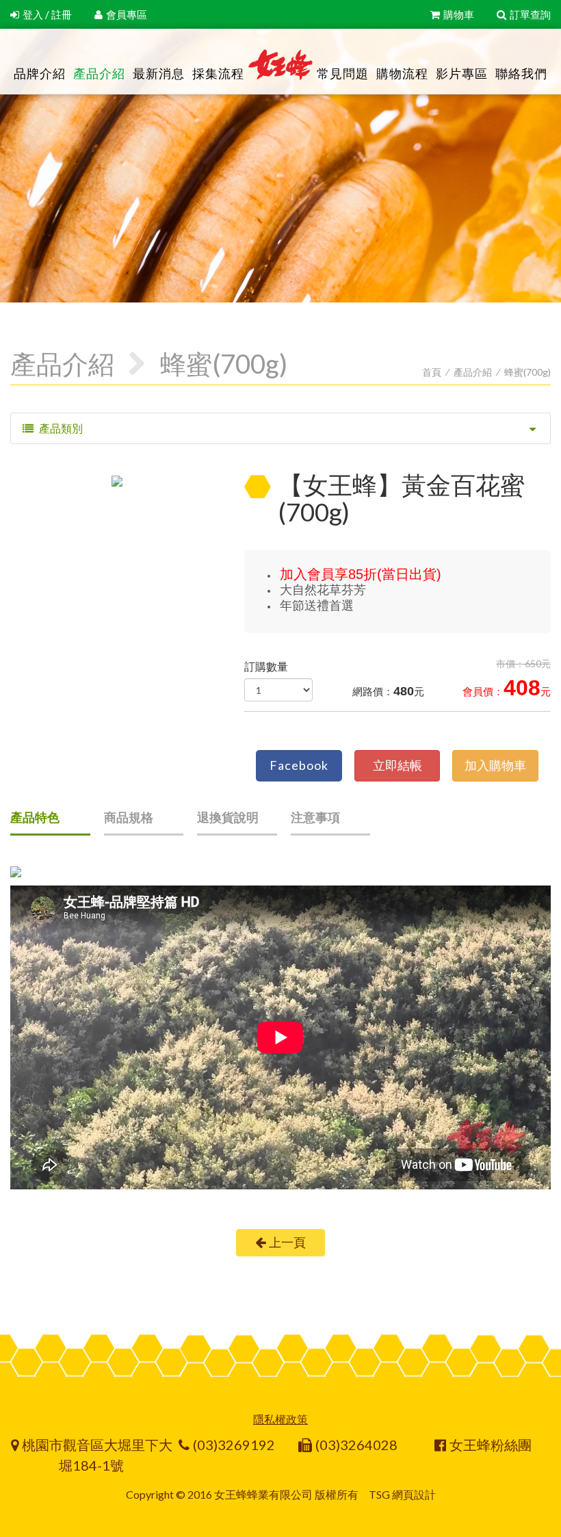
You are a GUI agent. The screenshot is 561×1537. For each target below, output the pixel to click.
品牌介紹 (40, 73)
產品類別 (60, 428)
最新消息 (159, 73)
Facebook (299, 765)
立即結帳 (397, 765)
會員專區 (126, 14)
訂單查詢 (530, 14)
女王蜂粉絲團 (490, 1444)
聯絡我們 (521, 73)
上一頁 (287, 1242)
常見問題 (343, 73)
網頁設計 (414, 1494)
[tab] (50, 822)
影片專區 (462, 73)
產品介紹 (99, 73)
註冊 (61, 14)
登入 (33, 14)
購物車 (458, 14)
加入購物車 (495, 765)
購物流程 (402, 73)
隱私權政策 (280, 1418)
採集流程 (218, 73)
